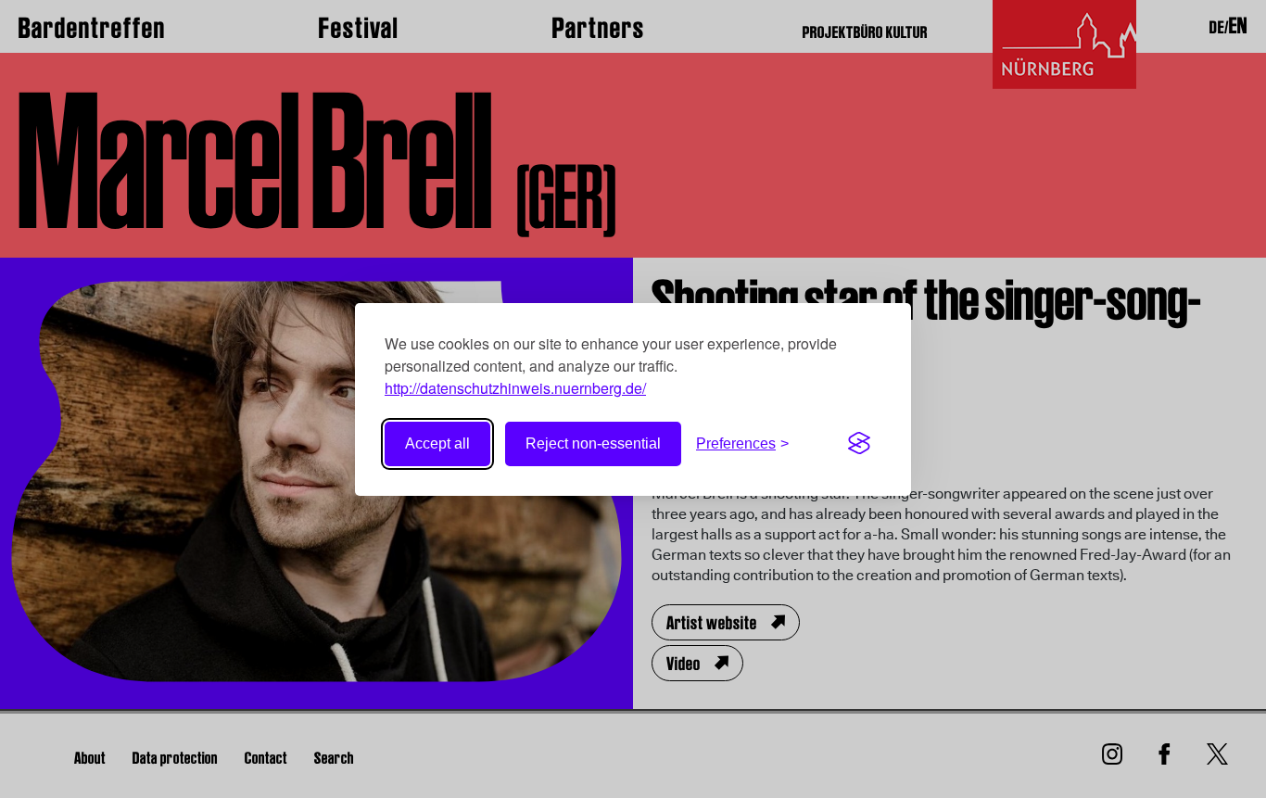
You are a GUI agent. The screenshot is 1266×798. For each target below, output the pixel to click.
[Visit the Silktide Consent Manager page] (859, 444)
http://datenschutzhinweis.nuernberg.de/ (515, 388)
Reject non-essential (593, 443)
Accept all (437, 443)
